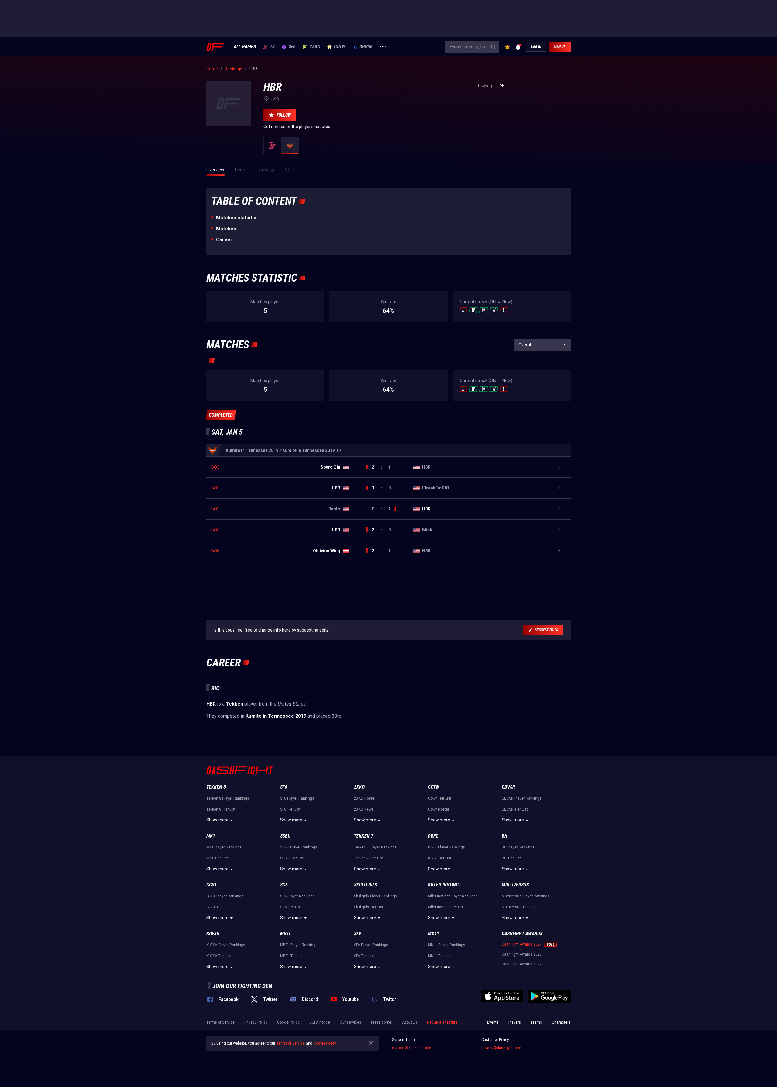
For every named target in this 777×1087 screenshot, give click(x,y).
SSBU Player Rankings (298, 847)
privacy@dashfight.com (501, 1048)
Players (514, 1022)
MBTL (285, 933)
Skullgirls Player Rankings (375, 896)
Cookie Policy (288, 1022)
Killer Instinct (444, 885)
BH (504, 836)
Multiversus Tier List (519, 907)
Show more (217, 820)
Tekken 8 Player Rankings (227, 798)
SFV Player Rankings (371, 945)
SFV (357, 933)
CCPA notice (319, 1022)
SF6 (292, 46)
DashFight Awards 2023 (522, 954)
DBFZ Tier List (439, 858)
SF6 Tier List (290, 809)
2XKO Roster (364, 798)
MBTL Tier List (292, 956)
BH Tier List (511, 858)
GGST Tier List (218, 907)
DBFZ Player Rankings (446, 847)
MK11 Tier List (440, 956)
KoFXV (212, 933)
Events (493, 1022)
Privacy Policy (255, 1022)
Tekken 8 (216, 787)
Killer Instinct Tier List (446, 907)
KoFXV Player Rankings (225, 945)
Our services (350, 1022)
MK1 (210, 836)
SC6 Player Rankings (297, 896)
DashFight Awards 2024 (522, 944)
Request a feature (442, 1022)
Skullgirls (365, 885)
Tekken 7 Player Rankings (375, 847)
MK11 (433, 933)
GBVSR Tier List (515, 809)
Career (224, 239)
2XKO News (364, 809)
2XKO (315, 46)
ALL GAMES (245, 46)
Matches (226, 229)
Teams (536, 1022)
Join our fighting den (242, 986)
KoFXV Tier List (219, 956)
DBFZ (433, 836)
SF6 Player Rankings (297, 798)
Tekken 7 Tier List (368, 858)
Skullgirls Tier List (368, 907)
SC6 (284, 885)
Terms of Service (220, 1022)
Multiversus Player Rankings (525, 896)
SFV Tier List (364, 956)
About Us (409, 1022)
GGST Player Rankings (224, 896)
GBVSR (366, 46)
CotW (339, 46)
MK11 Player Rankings (446, 945)
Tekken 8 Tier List (221, 809)
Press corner (381, 1022)
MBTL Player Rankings (298, 945)
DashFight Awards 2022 (522, 964)
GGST (211, 885)
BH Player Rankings (518, 847)
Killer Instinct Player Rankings (453, 896)
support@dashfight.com (412, 1048)
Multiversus (515, 885)
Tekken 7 (363, 836)
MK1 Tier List (217, 858)
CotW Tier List (439, 798)
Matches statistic (236, 218)
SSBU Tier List (292, 858)
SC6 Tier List (290, 907)
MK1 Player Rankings (224, 847)
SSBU (285, 836)
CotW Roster (438, 809)
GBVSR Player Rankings (521, 798)
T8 (272, 46)
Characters (561, 1022)
